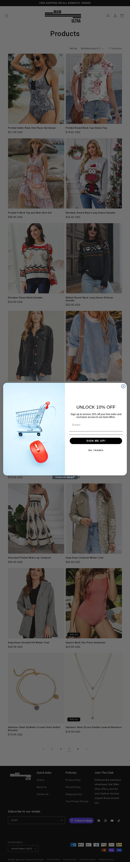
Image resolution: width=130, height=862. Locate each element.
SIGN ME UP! (96, 440)
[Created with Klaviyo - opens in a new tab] (65, 477)
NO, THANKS (96, 450)
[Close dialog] (123, 386)
